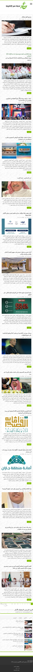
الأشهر (25, 617)
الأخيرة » (5, 605)
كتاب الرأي (21, 19)
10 (17, 604)
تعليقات (20, 617)
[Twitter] (16, 668)
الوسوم (14, 617)
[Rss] (19, 668)
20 (14, 604)
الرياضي (21, 337)
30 (12, 604)
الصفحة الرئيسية (20, 217)
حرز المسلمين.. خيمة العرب (24, 178)
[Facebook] (17, 668)
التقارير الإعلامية (20, 102)
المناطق (21, 415)
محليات (21, 62)
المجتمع (21, 141)
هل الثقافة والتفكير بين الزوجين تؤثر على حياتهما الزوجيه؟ (16, 488)
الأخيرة (30, 617)
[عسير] (17, 5)
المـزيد (29, 48)
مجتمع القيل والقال (26, 17)
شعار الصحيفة (16, 670)
